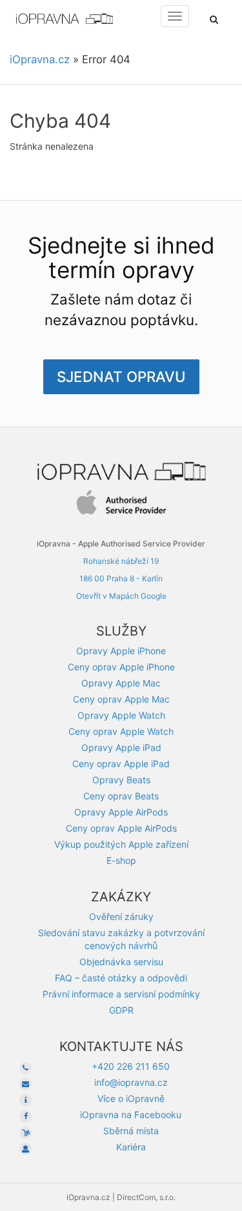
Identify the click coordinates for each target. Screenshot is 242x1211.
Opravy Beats (121, 779)
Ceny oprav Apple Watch (121, 731)
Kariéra (131, 1146)
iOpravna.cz (40, 59)
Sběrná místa (131, 1130)
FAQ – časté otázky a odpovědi (121, 977)
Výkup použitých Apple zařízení (121, 844)
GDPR (121, 1010)
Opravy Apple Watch (121, 715)
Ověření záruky (121, 916)
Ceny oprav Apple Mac (121, 699)
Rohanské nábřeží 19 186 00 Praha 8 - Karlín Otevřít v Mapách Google (121, 578)
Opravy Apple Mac (121, 682)
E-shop (121, 860)
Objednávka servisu (121, 961)
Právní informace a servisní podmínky (121, 993)
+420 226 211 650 (131, 1066)
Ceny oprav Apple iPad (121, 763)
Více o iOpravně (131, 1098)
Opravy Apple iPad (121, 747)
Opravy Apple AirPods (121, 811)
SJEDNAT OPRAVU (121, 376)
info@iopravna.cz (131, 1082)
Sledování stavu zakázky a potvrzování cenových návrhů (121, 939)
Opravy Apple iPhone (121, 650)
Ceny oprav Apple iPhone (121, 666)
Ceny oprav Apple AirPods (121, 828)
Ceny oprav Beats (121, 795)
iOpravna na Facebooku (130, 1114)
